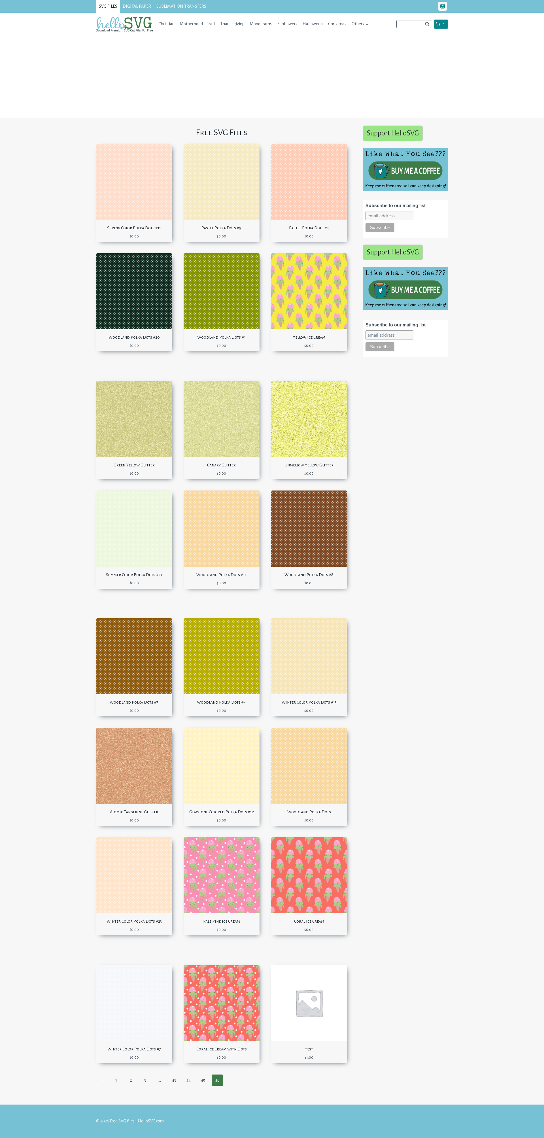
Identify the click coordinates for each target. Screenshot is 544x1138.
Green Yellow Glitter (134, 465)
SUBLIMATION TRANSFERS (181, 6)
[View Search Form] (413, 24)
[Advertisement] (272, 78)
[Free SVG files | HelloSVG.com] (124, 23)
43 (174, 1080)
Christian (166, 24)
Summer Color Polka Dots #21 (134, 574)
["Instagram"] (442, 6)
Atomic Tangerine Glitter (134, 812)
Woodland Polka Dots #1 (221, 337)
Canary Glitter (221, 465)
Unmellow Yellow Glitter (309, 465)
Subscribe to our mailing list (396, 205)
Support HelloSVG (393, 133)
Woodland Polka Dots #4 (221, 702)
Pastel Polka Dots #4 (309, 228)
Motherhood (191, 24)
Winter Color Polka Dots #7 (134, 1049)
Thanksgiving (232, 24)
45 (203, 1080)
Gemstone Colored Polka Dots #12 (221, 812)
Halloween (313, 24)
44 (188, 1080)
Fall (211, 24)
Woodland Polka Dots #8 (308, 574)
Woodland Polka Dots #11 (221, 574)
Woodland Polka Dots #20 (134, 337)
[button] (367, 24)
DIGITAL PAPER (137, 6)
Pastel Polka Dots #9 (221, 228)
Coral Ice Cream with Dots (221, 1049)
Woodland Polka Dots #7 (134, 702)
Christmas (337, 24)
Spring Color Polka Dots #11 (134, 228)
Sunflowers (287, 24)
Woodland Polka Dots (309, 812)
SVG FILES (108, 6)
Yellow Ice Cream (309, 337)
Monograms (261, 24)
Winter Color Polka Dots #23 (134, 921)
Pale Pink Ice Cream (221, 921)
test (309, 1049)
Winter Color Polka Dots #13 (309, 702)
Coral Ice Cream (309, 921)
